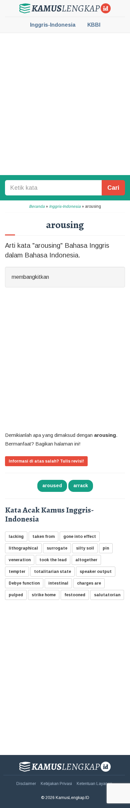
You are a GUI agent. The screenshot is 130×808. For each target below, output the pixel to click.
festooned (74, 595)
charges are (89, 583)
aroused (52, 485)
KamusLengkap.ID (65, 8)
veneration (20, 560)
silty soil (85, 548)
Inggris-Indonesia (52, 25)
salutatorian (107, 595)
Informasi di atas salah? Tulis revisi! (46, 461)
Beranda (37, 206)
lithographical (23, 548)
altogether (86, 560)
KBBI (93, 25)
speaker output (96, 571)
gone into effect (79, 536)
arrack (80, 485)
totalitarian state (52, 571)
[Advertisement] (65, 103)
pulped (16, 595)
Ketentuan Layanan (94, 783)
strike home (44, 595)
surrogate (57, 548)
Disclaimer (26, 783)
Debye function (24, 583)
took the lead (53, 560)
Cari (113, 187)
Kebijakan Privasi (56, 783)
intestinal (58, 583)
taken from (43, 536)
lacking (16, 536)
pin (106, 548)
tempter (17, 571)
